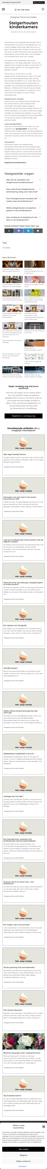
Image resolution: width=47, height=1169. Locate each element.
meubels (6, 248)
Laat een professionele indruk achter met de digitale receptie (23, 541)
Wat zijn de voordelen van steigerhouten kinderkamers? (23, 181)
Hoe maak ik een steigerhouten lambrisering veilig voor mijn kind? (23, 190)
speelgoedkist (21, 129)
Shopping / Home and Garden (23, 17)
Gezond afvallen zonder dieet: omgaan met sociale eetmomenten (12, 315)
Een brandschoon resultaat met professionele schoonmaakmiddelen (19, 840)
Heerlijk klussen (10, 668)
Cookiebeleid (22, 1166)
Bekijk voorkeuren (23, 1161)
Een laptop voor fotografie (15, 625)
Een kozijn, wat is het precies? (16, 925)
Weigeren (23, 1155)
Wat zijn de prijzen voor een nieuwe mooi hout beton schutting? (11, 356)
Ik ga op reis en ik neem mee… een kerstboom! (18, 883)
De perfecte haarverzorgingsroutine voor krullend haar (33, 271)
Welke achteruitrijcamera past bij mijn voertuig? (20, 712)
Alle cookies (23, 1149)
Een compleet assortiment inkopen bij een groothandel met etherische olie (33, 300)
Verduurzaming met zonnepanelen (19, 967)
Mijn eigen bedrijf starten (14, 454)
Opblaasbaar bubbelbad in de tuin (18, 754)
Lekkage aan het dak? (13, 796)
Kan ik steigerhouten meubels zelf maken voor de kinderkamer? (23, 200)
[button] (44, 1127)
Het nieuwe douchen (12, 1010)
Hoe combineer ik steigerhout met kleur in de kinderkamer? (23, 218)
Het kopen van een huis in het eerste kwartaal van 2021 (19, 498)
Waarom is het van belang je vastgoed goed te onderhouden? (23, 583)
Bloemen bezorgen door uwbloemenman (21, 1053)
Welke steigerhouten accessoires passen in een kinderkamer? (23, 209)
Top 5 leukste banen (12, 1096)
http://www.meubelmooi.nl (15, 163)
